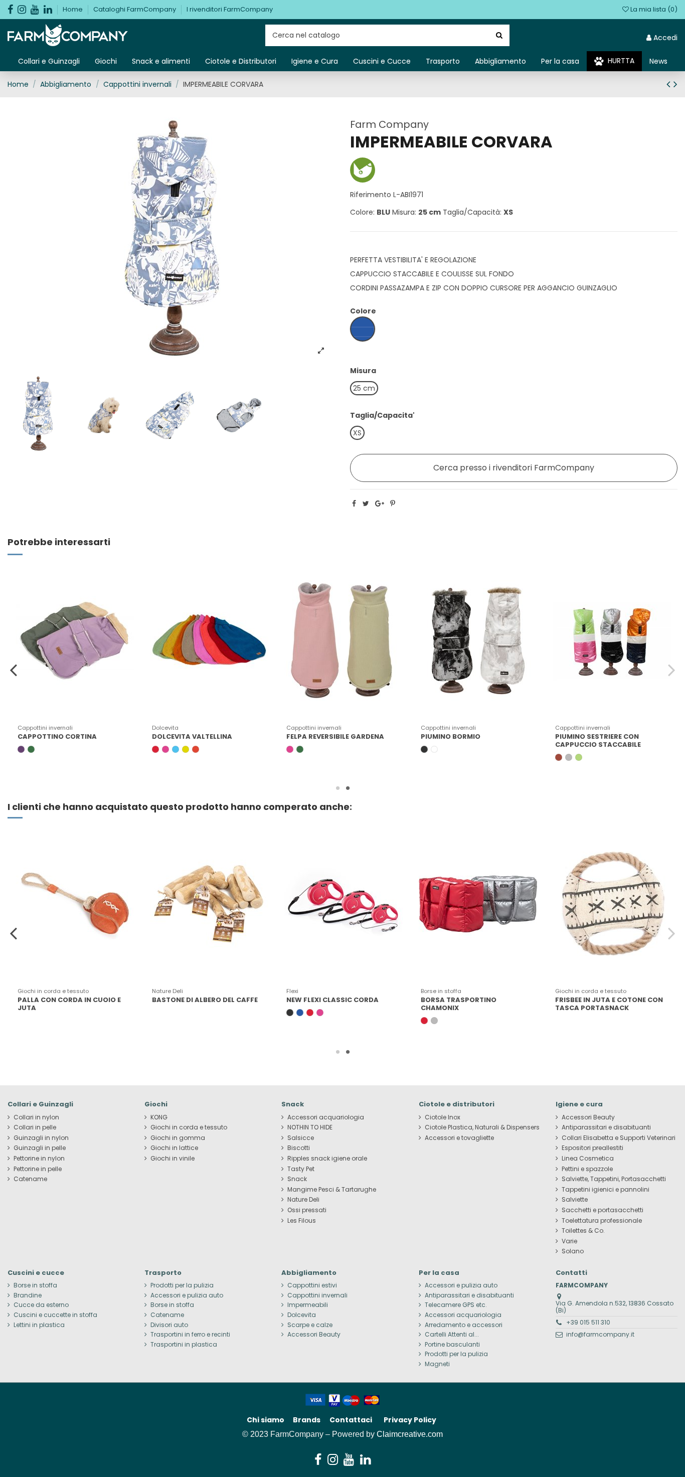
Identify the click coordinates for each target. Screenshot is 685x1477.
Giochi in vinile (172, 1158)
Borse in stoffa (35, 1285)
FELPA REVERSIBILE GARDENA (335, 736)
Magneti (437, 1364)
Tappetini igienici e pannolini (605, 1189)
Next (671, 669)
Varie (569, 1241)
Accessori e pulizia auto (186, 1295)
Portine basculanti (452, 1344)
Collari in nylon (36, 1117)
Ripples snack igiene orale (327, 1158)
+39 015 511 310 (588, 1322)
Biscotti (298, 1148)
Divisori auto (169, 1325)
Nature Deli (303, 1199)
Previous (14, 669)
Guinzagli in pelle (40, 1148)
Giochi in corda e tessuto (188, 1127)
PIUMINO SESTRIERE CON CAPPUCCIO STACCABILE (598, 740)
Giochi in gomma (177, 1137)
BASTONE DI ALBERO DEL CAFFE (205, 1000)
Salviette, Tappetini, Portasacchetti (614, 1179)
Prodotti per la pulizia (182, 1285)
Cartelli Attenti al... (452, 1334)
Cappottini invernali (317, 1295)
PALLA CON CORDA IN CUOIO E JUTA (69, 1004)
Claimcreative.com (410, 1434)
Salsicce (300, 1137)
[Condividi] (354, 504)
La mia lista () (653, 9)
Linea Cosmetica (588, 1158)
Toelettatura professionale (602, 1220)
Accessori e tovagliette (459, 1137)
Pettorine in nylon (39, 1158)
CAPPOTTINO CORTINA (57, 736)
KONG (158, 1117)
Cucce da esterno (41, 1304)
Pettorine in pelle (38, 1169)
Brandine (28, 1295)
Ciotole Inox (442, 1117)
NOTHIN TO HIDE (309, 1127)
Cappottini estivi (312, 1285)
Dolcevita (301, 1315)
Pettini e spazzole (587, 1169)
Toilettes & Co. (583, 1230)
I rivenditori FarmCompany (230, 9)
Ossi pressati (306, 1210)
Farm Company (389, 124)
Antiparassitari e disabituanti (606, 1127)
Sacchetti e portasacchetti (602, 1210)
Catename (30, 1179)
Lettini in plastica (39, 1325)
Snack (297, 1179)
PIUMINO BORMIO (450, 736)
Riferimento (370, 195)
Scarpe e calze (309, 1325)
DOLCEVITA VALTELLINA (192, 736)
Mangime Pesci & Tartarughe (331, 1189)
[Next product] (675, 84)
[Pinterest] (392, 504)
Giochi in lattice (174, 1148)
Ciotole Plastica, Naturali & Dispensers (482, 1127)
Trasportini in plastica (183, 1344)
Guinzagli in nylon (41, 1137)
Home (73, 9)
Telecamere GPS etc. (456, 1304)
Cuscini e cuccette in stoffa (55, 1315)
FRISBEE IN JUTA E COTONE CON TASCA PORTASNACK (609, 1004)
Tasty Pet (300, 1169)
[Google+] (379, 504)
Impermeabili (307, 1304)
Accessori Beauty (588, 1117)
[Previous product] (669, 84)
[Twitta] (366, 504)
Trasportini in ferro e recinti (190, 1334)
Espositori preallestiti (592, 1148)
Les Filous (301, 1220)
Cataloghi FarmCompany (135, 9)
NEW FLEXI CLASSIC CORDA (332, 1000)
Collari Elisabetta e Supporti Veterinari (618, 1137)
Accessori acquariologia (325, 1117)
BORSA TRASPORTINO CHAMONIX (458, 1004)
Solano (573, 1251)
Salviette (575, 1199)
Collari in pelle (35, 1127)
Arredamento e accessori (463, 1325)
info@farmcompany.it (600, 1334)
